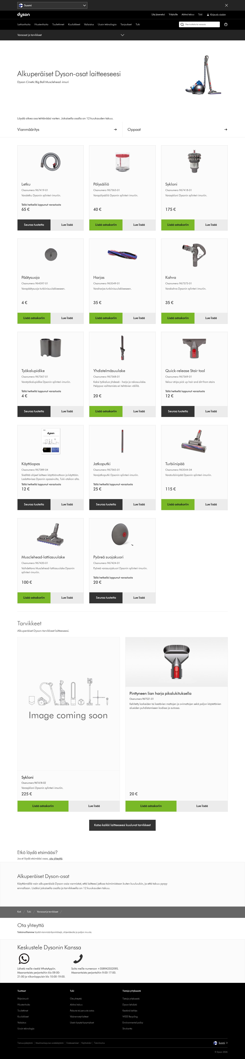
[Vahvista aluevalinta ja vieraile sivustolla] (226, 5)
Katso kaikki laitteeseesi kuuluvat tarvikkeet (122, 825)
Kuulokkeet (74, 24)
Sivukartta (127, 1028)
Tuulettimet (58, 24)
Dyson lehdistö (129, 1004)
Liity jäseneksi (158, 14)
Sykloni (171, 184)
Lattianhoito (24, 24)
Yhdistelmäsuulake (109, 370)
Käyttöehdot (86, 1043)
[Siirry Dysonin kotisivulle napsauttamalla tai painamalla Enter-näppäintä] (23, 14)
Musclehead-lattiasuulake (43, 557)
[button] (220, 1043)
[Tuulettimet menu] (66, 24)
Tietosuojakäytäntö (25, 1043)
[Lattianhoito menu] (32, 24)
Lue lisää (67, 225)
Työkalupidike (33, 370)
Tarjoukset (126, 24)
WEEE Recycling (130, 1016)
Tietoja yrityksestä (131, 998)
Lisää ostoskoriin (106, 225)
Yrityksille (173, 14)
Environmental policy (132, 1022)
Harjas (98, 277)
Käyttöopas (31, 463)
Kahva (170, 277)
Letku (26, 184)
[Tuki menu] (141, 24)
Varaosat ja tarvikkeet (30, 35)
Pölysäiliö (101, 184)
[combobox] (52, 5)
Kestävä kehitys (129, 1010)
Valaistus (89, 24)
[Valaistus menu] (95, 24)
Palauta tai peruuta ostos (82, 1010)
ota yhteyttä (55, 858)
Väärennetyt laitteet (79, 1016)
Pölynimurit (23, 998)
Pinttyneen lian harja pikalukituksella (160, 693)
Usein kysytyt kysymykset (82, 1022)
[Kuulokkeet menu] (82, 24)
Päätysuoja (31, 277)
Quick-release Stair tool (185, 370)
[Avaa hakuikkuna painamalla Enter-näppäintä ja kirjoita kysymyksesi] (199, 24)
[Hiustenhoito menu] (50, 24)
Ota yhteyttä (76, 998)
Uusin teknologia (107, 24)
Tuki (200, 14)
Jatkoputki (101, 463)
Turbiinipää (174, 463)
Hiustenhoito (41, 24)
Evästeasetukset (72, 1043)
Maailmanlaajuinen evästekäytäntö (50, 1043)
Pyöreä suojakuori (108, 557)
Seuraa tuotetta (34, 225)
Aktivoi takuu (188, 14)
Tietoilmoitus (99, 1043)
